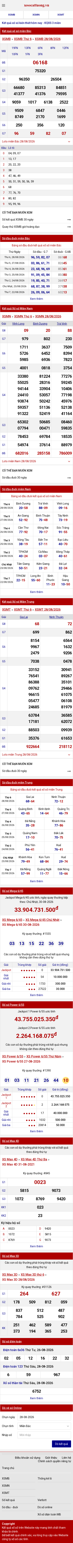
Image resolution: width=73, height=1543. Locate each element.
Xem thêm (36, 298)
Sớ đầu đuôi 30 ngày (14, 477)
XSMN (36, 14)
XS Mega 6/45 (12, 920)
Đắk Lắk (58, 833)
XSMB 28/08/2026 (48, 39)
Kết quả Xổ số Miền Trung (18, 601)
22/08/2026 (6, 582)
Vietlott (42, 1500)
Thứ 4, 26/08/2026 (14, 269)
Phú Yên (30, 845)
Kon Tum (44, 857)
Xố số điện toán (12, 1341)
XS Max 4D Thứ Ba (34, 1159)
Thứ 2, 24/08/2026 (14, 280)
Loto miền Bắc (10, 141)
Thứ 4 (7, 528)
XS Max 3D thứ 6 (32, 1274)
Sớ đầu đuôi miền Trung (17, 782)
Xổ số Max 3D (10, 1256)
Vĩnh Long (18, 323)
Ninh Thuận (56, 617)
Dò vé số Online (12, 1408)
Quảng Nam (30, 833)
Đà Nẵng (30, 821)
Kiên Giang (43, 563)
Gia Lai (24, 617)
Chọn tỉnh (8, 1426)
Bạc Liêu (63, 539)
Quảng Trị (63, 809)
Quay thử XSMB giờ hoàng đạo (21, 226)
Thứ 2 (7, 552)
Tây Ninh (63, 515)
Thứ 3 (7, 540)
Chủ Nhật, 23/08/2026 (14, 286)
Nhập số (7, 1435)
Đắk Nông (63, 869)
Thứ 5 (7, 516)
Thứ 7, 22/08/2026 (14, 292)
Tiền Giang (23, 563)
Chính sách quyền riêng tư (54, 1461)
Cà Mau (43, 551)
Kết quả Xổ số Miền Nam (17, 308)
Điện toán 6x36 (14, 1350)
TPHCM (23, 551)
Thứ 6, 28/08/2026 (14, 257)
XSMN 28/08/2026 (48, 316)
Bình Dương (40, 323)
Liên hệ (66, 1457)
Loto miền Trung (12, 754)
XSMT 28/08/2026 (48, 609)
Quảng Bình (25, 809)
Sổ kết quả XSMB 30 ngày (17, 219)
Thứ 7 (7, 578)
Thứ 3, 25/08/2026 (14, 274)
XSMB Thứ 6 (23, 39)
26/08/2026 (6, 532)
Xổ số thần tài (12, 1383)
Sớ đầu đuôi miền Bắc (16, 238)
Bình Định (44, 809)
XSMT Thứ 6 (23, 609)
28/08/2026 (6, 507)
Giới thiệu (51, 1457)
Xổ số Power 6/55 (13, 1004)
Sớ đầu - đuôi (10, 1507)
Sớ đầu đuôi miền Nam (16, 489)
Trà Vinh (62, 323)
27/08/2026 (6, 520)
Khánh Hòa (58, 821)
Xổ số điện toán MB (49, 1514)
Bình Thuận (43, 515)
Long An (36, 575)
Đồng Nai (43, 527)
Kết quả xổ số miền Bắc (16, 31)
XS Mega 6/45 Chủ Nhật (42, 920)
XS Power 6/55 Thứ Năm (43, 1056)
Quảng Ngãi (44, 869)
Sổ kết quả (8, 1500)
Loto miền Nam (11, 461)
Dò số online (45, 1507)
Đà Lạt (63, 563)
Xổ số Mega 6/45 (12, 891)
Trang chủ (8, 1468)
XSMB (11, 14)
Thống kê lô (45, 1478)
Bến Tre (43, 539)
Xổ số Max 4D (10, 1141)
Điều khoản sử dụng (27, 1457)
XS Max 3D (10, 1274)
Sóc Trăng (63, 527)
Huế (58, 845)
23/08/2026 (6, 568)
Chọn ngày (8, 1417)
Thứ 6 (7, 504)
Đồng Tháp (63, 551)
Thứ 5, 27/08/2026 (14, 263)
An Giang (23, 515)
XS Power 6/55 (12, 1056)
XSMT (60, 14)
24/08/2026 (6, 556)
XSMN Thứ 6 (23, 316)
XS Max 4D (10, 1159)
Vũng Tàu (23, 539)
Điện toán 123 (13, 1366)
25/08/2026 (6, 544)
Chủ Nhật (7, 564)
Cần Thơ (23, 527)
